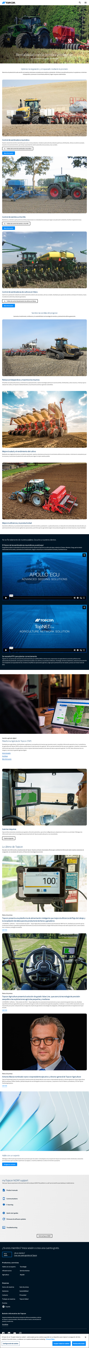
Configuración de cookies (10, 1343)
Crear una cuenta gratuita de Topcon (25, 1255)
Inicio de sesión (6, 753)
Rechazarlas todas (79, 1343)
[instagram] (20, 1333)
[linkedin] (9, 1333)
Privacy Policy (50, 1339)
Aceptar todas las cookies (61, 1343)
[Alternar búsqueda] (80, 2)
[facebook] (3, 1333)
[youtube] (14, 1333)
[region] (44, 1341)
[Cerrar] (85, 1337)
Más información (7, 759)
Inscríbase (5, 756)
